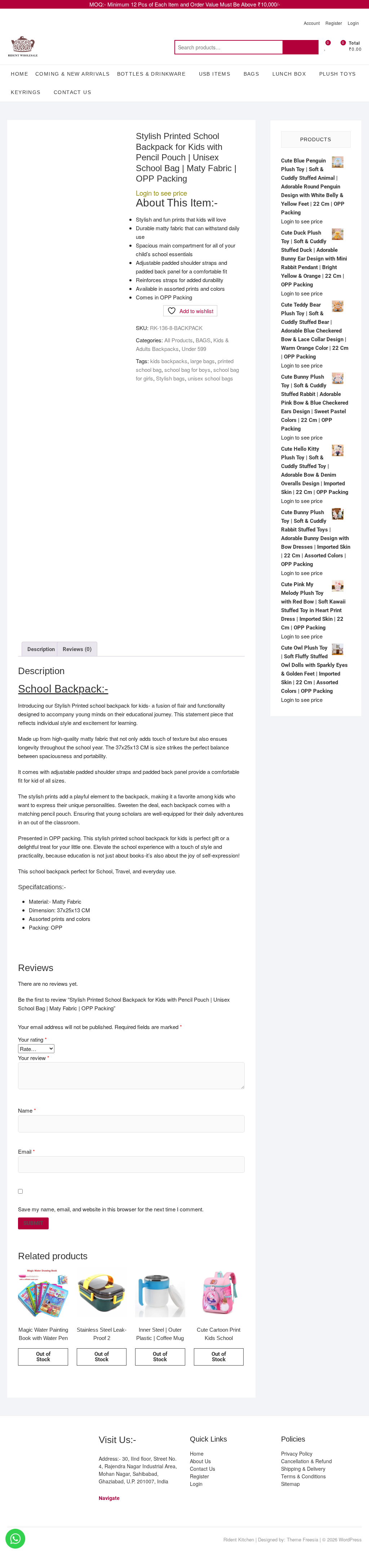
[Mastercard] (25, 1441)
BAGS (251, 74)
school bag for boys (187, 369)
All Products (178, 340)
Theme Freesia (302, 1539)
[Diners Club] (64, 1441)
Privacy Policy (296, 1453)
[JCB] (38, 1458)
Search (301, 47)
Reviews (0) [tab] (77, 649)
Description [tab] (41, 649)
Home (19, 74)
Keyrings (25, 92)
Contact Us (72, 92)
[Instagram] (27, 1540)
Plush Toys (337, 74)
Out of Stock (43, 1357)
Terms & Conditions (303, 1476)
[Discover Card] (77, 1441)
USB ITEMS (215, 74)
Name (27, 1110)
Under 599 (194, 348)
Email (26, 1151)
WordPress (350, 1539)
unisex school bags (210, 378)
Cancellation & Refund (306, 1461)
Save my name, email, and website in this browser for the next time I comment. (111, 1209)
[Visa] (38, 1441)
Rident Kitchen (238, 1539)
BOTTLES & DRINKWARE (151, 74)
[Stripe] (25, 1458)
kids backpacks (168, 361)
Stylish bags (170, 378)
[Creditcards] (12, 1458)
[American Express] (12, 1441)
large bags (202, 361)
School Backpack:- (63, 689)
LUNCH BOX (289, 74)
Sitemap (290, 1483)
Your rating (32, 1039)
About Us (200, 1461)
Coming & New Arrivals (72, 74)
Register (333, 23)
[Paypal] (51, 1441)
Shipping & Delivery (303, 1468)
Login (353, 23)
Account (312, 23)
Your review (33, 1057)
